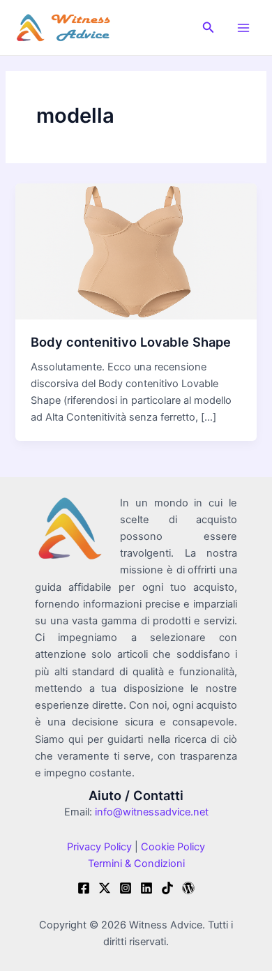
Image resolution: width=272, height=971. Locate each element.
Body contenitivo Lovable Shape (131, 341)
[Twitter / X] (104, 888)
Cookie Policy (171, 847)
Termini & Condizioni (136, 863)
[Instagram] (125, 888)
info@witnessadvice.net (152, 812)
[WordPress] (188, 888)
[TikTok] (167, 888)
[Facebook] (83, 888)
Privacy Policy (99, 847)
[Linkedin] (146, 888)
